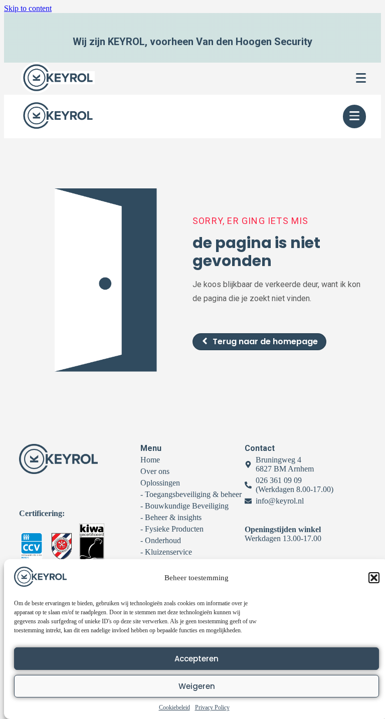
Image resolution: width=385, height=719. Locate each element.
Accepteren (196, 658)
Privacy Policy (212, 707)
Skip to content (28, 8)
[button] (374, 578)
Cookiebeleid (174, 707)
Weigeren (196, 686)
